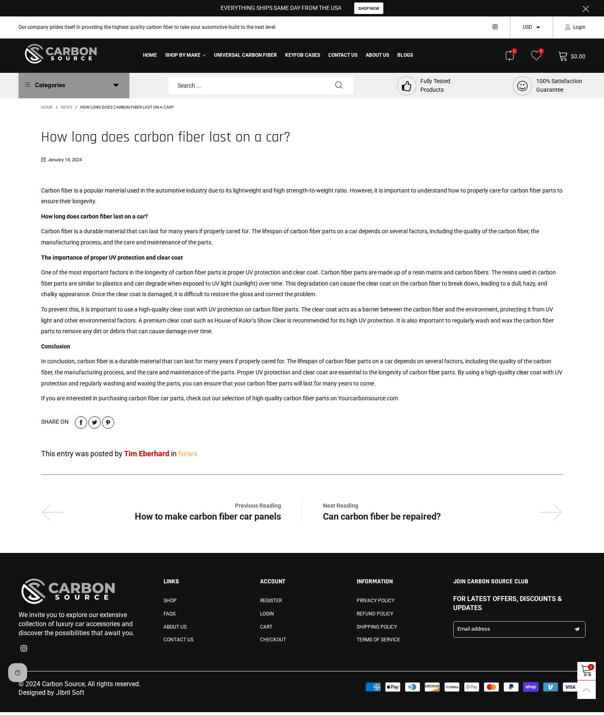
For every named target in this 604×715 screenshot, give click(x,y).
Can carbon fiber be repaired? (382, 516)
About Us (377, 55)
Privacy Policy (375, 601)
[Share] (81, 422)
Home (150, 55)
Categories (50, 85)
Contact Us (342, 55)
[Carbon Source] (61, 54)
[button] (577, 629)
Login (579, 27)
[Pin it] (108, 422)
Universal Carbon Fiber (245, 55)
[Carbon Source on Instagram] (23, 649)
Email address (473, 629)
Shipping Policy (377, 627)
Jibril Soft (70, 692)
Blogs (405, 55)
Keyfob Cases (302, 55)
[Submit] (339, 85)
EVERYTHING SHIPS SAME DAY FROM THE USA (281, 8)
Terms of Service (378, 640)
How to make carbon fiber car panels (208, 516)
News (187, 453)
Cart (266, 627)
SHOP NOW (368, 8)
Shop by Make (183, 55)
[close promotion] (585, 8)
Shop (170, 601)
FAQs (169, 614)
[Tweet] (94, 422)
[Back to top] (586, 689)
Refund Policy (375, 614)
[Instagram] (495, 27)
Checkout (273, 640)
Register (271, 601)
